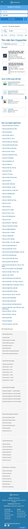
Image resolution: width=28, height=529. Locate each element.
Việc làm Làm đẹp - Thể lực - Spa (11, 271)
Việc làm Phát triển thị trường (10, 291)
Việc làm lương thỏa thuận (7, 364)
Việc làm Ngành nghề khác (9, 229)
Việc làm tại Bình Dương (7, 449)
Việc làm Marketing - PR (8, 161)
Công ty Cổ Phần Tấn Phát (14, 82)
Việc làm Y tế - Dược (8, 174)
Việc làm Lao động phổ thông (10, 154)
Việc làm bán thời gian (6, 422)
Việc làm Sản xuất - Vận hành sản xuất (12, 304)
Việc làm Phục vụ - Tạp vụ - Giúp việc (11, 294)
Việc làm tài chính (6, 337)
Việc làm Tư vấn (7, 203)
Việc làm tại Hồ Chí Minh (7, 446)
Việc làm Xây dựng (7, 132)
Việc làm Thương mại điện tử (10, 245)
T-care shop (10, 109)
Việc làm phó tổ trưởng (7, 481)
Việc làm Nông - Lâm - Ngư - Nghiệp (11, 242)
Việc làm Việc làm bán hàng (9, 148)
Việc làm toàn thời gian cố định (8, 417)
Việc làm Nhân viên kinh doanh (10, 145)
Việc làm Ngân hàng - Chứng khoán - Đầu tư (13, 284)
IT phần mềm (7, 516)
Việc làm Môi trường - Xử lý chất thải (12, 278)
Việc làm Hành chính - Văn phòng (10, 125)
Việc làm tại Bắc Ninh (6, 452)
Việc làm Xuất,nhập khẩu (9, 193)
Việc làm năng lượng (6, 348)
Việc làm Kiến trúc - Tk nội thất (10, 190)
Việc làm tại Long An (6, 460)
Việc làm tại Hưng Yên (6, 457)
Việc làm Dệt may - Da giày (9, 187)
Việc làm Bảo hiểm (7, 317)
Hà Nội (5, 35)
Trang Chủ (4, 26)
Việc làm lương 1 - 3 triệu (7, 366)
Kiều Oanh (10, 100)
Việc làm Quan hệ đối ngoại (9, 297)
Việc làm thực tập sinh (6, 473)
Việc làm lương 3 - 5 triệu (7, 369)
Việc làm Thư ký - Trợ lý (8, 213)
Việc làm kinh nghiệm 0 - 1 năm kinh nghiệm (11, 390)
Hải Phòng (12, 35)
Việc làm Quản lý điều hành (9, 301)
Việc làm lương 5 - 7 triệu (7, 372)
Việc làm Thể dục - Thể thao (9, 311)
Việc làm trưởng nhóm (6, 478)
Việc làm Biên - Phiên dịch (9, 184)
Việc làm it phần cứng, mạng (8, 342)
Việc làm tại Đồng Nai (6, 454)
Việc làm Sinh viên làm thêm (10, 128)
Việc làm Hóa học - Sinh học (9, 314)
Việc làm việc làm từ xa (7, 430)
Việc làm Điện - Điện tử (8, 135)
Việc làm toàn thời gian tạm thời (8, 420)
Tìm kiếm (12, 19)
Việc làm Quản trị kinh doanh (10, 177)
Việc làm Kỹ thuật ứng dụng (9, 255)
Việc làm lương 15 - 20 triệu (7, 380)
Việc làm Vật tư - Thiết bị (9, 232)
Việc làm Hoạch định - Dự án (9, 248)
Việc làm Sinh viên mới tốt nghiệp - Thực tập (13, 252)
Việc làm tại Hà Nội (6, 444)
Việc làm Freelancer (7, 321)
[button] (2, 106)
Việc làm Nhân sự (7, 197)
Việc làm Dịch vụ (7, 180)
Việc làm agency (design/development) (10, 353)
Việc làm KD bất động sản (9, 216)
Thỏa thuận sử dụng (21, 515)
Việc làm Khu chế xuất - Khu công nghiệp (12, 268)
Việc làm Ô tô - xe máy (8, 209)
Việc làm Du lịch (7, 219)
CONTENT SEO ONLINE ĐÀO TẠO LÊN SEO (15, 63)
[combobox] (14, 15)
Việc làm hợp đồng (6, 428)
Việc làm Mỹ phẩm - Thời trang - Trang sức (13, 281)
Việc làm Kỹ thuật (7, 171)
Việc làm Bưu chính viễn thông (10, 258)
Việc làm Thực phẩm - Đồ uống (10, 226)
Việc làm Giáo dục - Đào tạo (9, 167)
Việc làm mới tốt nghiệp (7, 470)
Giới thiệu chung (20, 511)
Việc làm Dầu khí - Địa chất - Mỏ (10, 261)
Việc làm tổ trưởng (6, 484)
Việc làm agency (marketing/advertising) (10, 350)
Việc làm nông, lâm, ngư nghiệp (8, 340)
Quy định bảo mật (21, 516)
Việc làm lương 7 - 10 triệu (7, 374)
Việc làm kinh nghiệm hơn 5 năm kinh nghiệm (11, 398)
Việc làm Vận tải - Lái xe (8, 138)
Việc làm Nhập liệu (7, 164)
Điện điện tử (7, 513)
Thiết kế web (7, 518)
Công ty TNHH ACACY (13, 91)
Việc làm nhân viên (6, 476)
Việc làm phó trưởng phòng (7, 486)
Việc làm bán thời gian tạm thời (8, 425)
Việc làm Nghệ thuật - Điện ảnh (10, 288)
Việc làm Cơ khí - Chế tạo (9, 151)
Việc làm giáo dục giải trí (7, 345)
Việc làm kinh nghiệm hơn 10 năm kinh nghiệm (11, 401)
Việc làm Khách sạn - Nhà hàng (10, 141)
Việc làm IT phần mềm (8, 158)
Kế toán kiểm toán (8, 511)
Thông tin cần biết (21, 513)
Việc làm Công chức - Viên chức (10, 324)
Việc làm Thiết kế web (8, 235)
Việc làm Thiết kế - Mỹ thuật (9, 200)
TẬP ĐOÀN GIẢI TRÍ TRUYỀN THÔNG (15, 53)
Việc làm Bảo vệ (6, 206)
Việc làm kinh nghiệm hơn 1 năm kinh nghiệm (11, 393)
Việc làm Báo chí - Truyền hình (10, 222)
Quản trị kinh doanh (9, 515)
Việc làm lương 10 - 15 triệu (7, 377)
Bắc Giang (20, 35)
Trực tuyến (22, 527)
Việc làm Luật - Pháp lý (8, 275)
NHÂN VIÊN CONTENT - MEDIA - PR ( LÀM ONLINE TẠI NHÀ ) (16, 51)
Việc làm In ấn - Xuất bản (9, 239)
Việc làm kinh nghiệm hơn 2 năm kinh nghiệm (11, 396)
